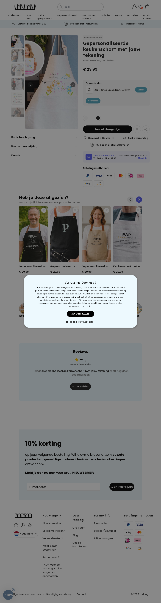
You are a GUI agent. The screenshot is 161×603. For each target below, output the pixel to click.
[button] (80, 322)
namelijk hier (86, 306)
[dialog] (80, 301)
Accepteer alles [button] (80, 313)
